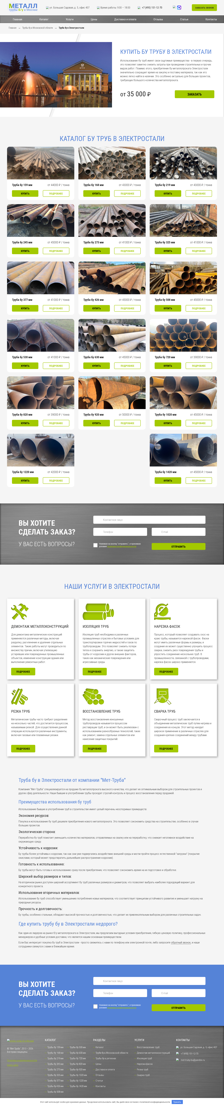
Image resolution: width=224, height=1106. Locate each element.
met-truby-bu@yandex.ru (192, 1060)
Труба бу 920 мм (93, 414)
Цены (94, 19)
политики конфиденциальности (121, 546)
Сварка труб (143, 1075)
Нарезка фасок (145, 1063)
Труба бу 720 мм (165, 357)
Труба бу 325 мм (165, 242)
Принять (177, 1102)
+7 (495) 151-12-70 (151, 7)
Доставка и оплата (125, 19)
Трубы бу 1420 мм (78, 1086)
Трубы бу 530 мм (78, 1047)
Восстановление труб (148, 1047)
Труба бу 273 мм (93, 242)
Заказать (194, 94)
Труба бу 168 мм (93, 185)
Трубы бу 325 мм (55, 1075)
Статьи (184, 19)
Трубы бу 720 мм (78, 1058)
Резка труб (142, 1069)
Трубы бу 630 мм (78, 1052)
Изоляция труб (144, 1058)
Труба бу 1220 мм (23, 472)
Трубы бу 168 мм (55, 1052)
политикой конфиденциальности (155, 1102)
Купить (25, 193)
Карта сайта (12, 1065)
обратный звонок (181, 942)
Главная (17, 19)
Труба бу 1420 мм (165, 472)
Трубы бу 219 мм (55, 1058)
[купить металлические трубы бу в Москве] (23, 8)
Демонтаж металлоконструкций (153, 1052)
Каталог (44, 19)
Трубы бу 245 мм (55, 1063)
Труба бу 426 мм (93, 299)
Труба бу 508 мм (165, 299)
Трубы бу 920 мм (78, 1069)
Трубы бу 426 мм (55, 1086)
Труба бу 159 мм (22, 185)
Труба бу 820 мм (22, 414)
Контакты (211, 19)
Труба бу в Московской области (112, 1052)
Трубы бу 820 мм (78, 1063)
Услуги (69, 19)
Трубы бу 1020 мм (78, 1075)
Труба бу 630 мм (93, 357)
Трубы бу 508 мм (55, 1091)
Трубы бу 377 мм (55, 1080)
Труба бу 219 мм (165, 185)
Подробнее (56, 193)
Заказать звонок (204, 8)
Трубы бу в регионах (106, 1058)
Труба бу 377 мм (22, 299)
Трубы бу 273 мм (55, 1069)
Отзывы (158, 19)
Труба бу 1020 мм (165, 414)
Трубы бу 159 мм (55, 1047)
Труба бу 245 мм (22, 242)
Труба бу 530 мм (22, 357)
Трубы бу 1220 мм (78, 1080)
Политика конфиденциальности (22, 1060)
